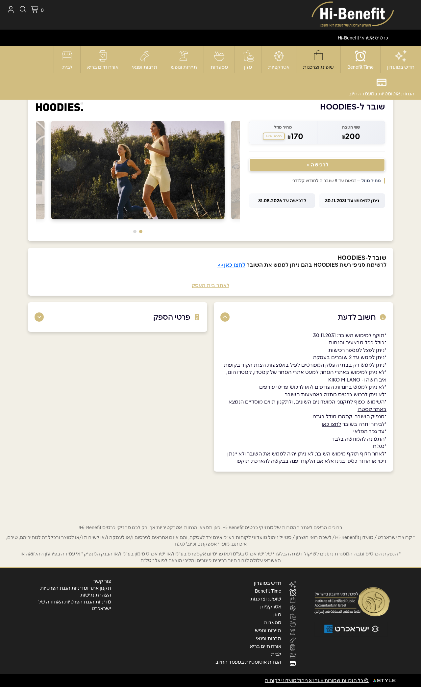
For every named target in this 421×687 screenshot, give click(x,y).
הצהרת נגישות (95, 595)
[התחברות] (11, 9)
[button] (140, 231)
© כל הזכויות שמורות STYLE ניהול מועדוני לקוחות (317, 680)
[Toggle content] (225, 317)
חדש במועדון (400, 67)
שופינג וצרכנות (318, 67)
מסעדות (219, 67)
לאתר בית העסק (210, 285)
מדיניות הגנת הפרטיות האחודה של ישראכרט (74, 605)
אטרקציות (278, 67)
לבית (67, 67)
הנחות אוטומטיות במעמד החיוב (381, 94)
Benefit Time (360, 67)
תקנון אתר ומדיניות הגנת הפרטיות (75, 588)
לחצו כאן (331, 424)
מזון (248, 67)
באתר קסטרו (372, 409)
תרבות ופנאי (144, 67)
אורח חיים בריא (102, 67)
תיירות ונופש (184, 67)
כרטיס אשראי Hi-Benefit (363, 38)
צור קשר (102, 581)
